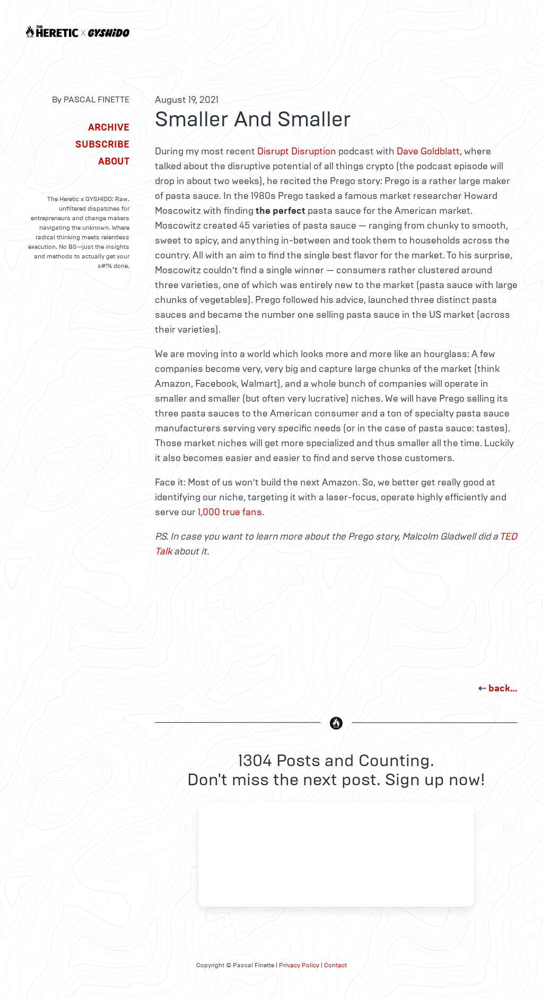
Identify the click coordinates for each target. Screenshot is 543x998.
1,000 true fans (230, 512)
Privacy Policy (299, 965)
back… (503, 688)
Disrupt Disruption (296, 151)
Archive (108, 127)
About (113, 161)
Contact (335, 965)
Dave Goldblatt (428, 151)
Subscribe (102, 144)
